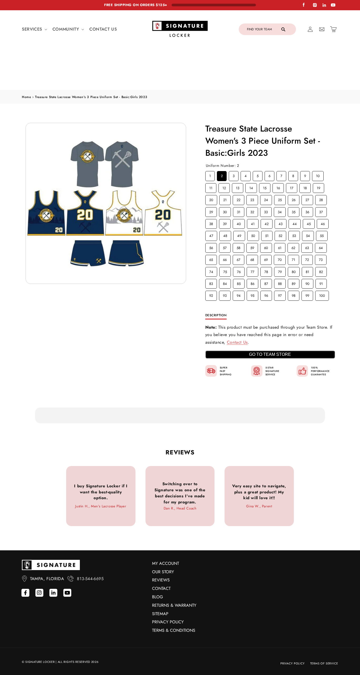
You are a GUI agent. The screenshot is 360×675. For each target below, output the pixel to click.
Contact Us (237, 307)
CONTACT (161, 588)
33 (266, 175)
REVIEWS (161, 580)
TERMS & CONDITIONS (173, 630)
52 (280, 199)
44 (295, 187)
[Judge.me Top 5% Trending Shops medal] (268, 531)
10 (318, 139)
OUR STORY (163, 572)
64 (321, 211)
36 (307, 175)
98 (293, 259)
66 (225, 223)
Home (26, 61)
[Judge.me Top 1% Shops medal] (245, 531)
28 (321, 163)
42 (266, 187)
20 (211, 163)
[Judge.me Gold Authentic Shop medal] (200, 531)
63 (307, 211)
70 (280, 223)
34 (280, 175)
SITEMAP (160, 614)
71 (293, 223)
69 (266, 223)
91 (321, 247)
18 (305, 151)
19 (318, 151)
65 (211, 223)
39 (225, 187)
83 (211, 247)
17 (291, 151)
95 (252, 259)
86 (252, 247)
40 (239, 187)
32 (252, 175)
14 (251, 151)
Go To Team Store (270, 319)
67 (238, 223)
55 (322, 199)
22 (238, 163)
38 (211, 187)
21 (225, 163)
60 (266, 211)
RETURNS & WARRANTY (174, 605)
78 (266, 235)
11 (210, 151)
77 (252, 235)
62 (293, 211)
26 (293, 163)
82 (321, 235)
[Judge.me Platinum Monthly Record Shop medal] (178, 531)
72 (307, 223)
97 (280, 259)
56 (211, 211)
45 (309, 187)
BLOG (157, 597)
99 (307, 259)
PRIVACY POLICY (168, 622)
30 (225, 175)
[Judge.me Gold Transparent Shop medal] (223, 531)
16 (278, 151)
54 (308, 199)
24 (266, 163)
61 (279, 211)
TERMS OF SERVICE (324, 663)
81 (307, 235)
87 (266, 247)
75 (225, 235)
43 (280, 187)
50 (253, 199)
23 (252, 163)
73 (321, 223)
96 (266, 259)
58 (238, 211)
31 (238, 175)
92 (211, 259)
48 (225, 199)
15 (264, 151)
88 (280, 247)
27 (307, 163)
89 (293, 247)
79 (280, 235)
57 (225, 211)
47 (211, 199)
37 (321, 175)
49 (239, 199)
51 (267, 199)
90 (307, 247)
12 (224, 151)
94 (238, 259)
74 (211, 235)
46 (322, 187)
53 (294, 199)
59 (252, 211)
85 (239, 247)
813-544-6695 (90, 579)
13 (237, 151)
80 (293, 235)
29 (211, 175)
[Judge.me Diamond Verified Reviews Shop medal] (155, 531)
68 (252, 223)
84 (225, 247)
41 (253, 187)
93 (225, 259)
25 (280, 163)
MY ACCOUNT (165, 563)
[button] (34, 29)
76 (239, 235)
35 (293, 175)
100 (322, 259)
